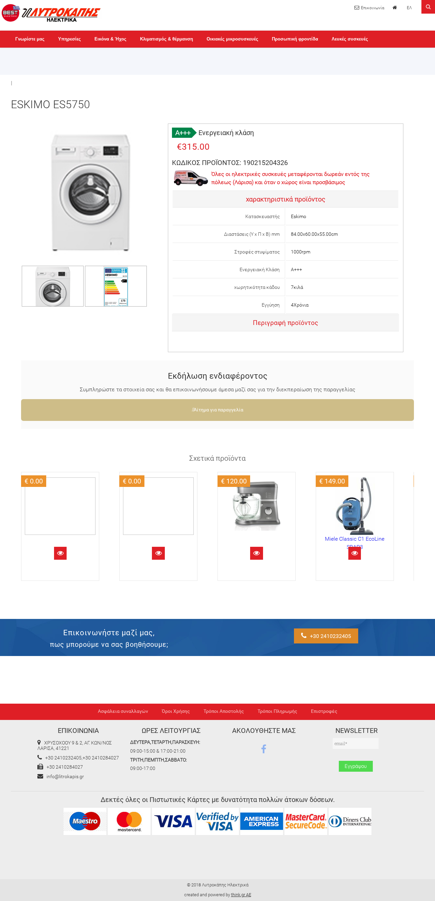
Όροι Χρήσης (176, 711)
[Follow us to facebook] (264, 749)
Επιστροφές (324, 711)
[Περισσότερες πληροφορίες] (60, 553)
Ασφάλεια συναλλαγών (123, 711)
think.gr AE (241, 894)
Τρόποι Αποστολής (224, 711)
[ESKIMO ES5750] (52, 305)
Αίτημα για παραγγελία (218, 410)
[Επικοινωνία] (369, 8)
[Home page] (395, 7)
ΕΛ (409, 7)
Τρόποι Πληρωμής (277, 711)
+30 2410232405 (330, 636)
